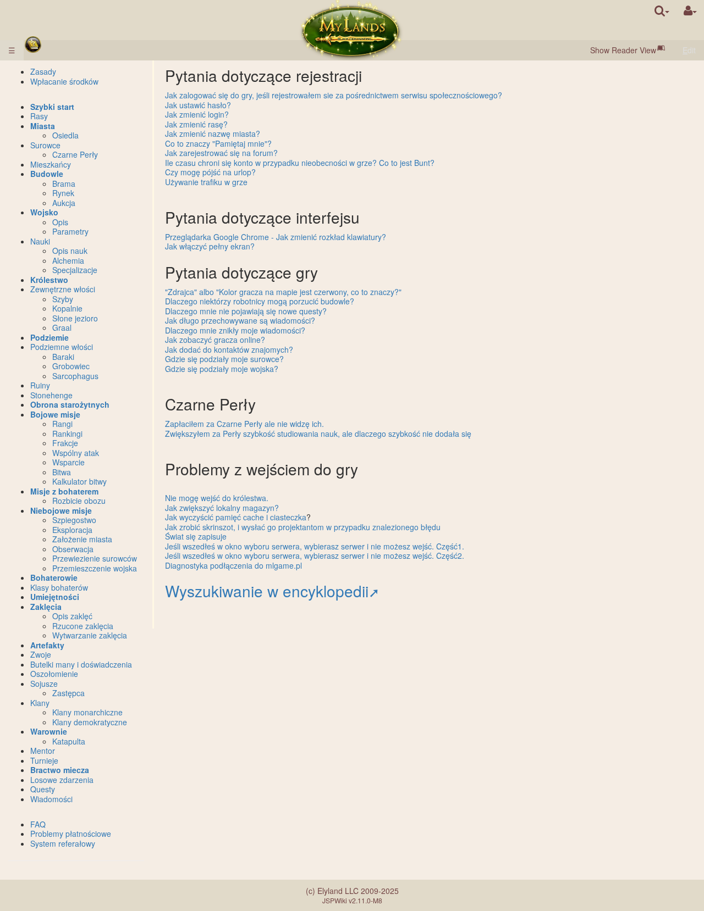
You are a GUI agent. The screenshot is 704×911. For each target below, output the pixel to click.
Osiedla (65, 135)
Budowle (46, 173)
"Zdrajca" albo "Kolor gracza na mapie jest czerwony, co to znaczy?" (283, 291)
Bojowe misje (55, 414)
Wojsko (44, 212)
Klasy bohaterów (59, 587)
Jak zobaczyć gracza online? (215, 339)
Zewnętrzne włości (62, 289)
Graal (62, 327)
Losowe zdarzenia (62, 779)
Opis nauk (69, 250)
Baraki (63, 356)
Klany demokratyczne (89, 721)
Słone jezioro (75, 318)
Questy (42, 789)
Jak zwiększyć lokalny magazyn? (222, 507)
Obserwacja (73, 548)
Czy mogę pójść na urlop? (210, 171)
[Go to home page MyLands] (350, 30)
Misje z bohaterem (64, 491)
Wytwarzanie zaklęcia (89, 635)
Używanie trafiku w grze (206, 181)
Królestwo (49, 279)
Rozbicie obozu (79, 500)
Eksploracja (72, 529)
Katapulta (68, 741)
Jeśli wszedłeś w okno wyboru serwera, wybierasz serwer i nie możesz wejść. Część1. (314, 546)
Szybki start (52, 106)
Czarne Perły (75, 154)
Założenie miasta (82, 539)
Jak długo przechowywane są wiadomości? (240, 320)
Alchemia (68, 260)
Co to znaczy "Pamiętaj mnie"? (218, 143)
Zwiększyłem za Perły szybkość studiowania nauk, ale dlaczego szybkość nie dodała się (318, 433)
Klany (40, 702)
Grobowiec (71, 365)
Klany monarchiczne (87, 712)
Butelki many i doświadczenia (81, 664)
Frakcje (65, 442)
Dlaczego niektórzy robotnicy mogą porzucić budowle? (259, 301)
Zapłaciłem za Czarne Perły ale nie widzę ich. (244, 423)
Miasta (42, 125)
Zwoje (40, 654)
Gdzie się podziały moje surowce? (224, 358)
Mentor (42, 750)
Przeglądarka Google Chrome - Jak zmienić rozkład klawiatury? (275, 236)
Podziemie (49, 337)
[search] (661, 10)
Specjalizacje (74, 269)
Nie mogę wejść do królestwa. (216, 497)
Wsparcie (68, 462)
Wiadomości (51, 798)
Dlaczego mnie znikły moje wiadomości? (235, 330)
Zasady (43, 71)
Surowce (45, 145)
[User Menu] (690, 10)
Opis (60, 221)
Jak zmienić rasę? (196, 124)
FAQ (38, 824)
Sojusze (44, 683)
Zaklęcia (46, 606)
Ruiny (40, 385)
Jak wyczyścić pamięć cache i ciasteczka (235, 517)
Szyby (62, 298)
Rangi (62, 423)
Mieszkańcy (50, 164)
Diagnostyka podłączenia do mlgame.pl (233, 565)
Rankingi (67, 433)
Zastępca (68, 692)
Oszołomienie (54, 673)
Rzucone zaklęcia (82, 625)
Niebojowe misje (61, 510)
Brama (63, 183)
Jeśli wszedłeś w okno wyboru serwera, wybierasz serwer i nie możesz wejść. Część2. (314, 555)
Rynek (63, 192)
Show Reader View (623, 50)
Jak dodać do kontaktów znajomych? (229, 349)
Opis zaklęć (72, 615)
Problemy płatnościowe (70, 833)
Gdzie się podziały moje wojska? (221, 368)
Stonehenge (51, 395)
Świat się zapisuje (196, 536)
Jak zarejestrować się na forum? (221, 152)
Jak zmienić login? (197, 114)
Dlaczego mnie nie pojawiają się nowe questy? (246, 310)
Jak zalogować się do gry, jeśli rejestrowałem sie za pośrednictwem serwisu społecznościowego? (333, 95)
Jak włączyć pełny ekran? (210, 246)
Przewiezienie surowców (94, 558)
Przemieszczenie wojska (94, 568)
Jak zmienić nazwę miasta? (212, 133)
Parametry (70, 231)
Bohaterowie (54, 577)
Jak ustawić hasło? (198, 104)
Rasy (39, 115)
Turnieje (44, 760)
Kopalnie (67, 308)
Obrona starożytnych (69, 404)
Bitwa (61, 471)
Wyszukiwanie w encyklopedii (267, 591)
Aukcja (63, 202)
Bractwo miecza (59, 769)
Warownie (48, 731)
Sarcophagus (75, 375)
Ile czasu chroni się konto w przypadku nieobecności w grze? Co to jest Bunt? (300, 162)
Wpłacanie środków (64, 81)
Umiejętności (54, 596)
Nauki (40, 241)
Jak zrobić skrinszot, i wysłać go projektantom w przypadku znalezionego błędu (303, 526)
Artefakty (47, 645)
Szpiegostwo (74, 519)
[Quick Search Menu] (661, 10)
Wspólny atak (75, 452)
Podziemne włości (61, 346)
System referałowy (62, 843)
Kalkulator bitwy (79, 481)
